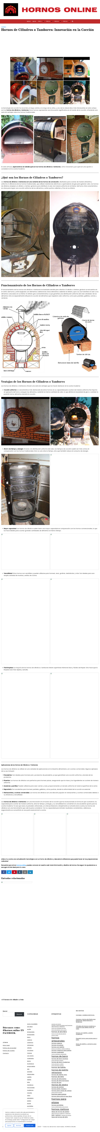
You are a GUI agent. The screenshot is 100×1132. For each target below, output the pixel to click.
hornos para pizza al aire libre (62, 1096)
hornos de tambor (58, 1087)
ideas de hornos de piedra (60, 1112)
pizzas (29, 1103)
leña (28, 1082)
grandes (29, 1071)
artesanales (30, 1034)
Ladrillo (29, 1077)
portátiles (30, 1106)
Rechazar (18, 1125)
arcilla (29, 1029)
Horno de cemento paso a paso (59, 1030)
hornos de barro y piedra (58, 1064)
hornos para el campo (57, 1092)
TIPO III (56, 21)
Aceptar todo (29, 1125)
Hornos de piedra (60, 1085)
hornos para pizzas (59, 1100)
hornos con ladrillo (58, 1047)
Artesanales (30, 1032)
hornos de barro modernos (61, 1062)
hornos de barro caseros (57, 1060)
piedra (29, 1101)
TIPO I (39, 21)
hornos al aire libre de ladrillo (59, 1033)
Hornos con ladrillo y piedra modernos (61, 1048)
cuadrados (30, 1058)
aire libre (30, 1026)
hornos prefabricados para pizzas (60, 1107)
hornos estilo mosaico (59, 1089)
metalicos (30, 1085)
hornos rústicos (60, 1109)
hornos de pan (56, 1082)
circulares (30, 1050)
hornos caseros (57, 1043)
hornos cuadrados (58, 1052)
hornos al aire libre (59, 1032)
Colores (29, 1053)
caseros (29, 1040)
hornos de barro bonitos (60, 1059)
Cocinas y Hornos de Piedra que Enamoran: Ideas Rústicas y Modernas (62, 1026)
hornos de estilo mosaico (58, 1065)
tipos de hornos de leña (60, 1117)
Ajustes (9, 1125)
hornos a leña (55, 1035)
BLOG (34, 21)
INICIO (29, 21)
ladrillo (29, 1079)
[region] (20, 1119)
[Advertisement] (50, 45)
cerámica (30, 1042)
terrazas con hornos (66, 1115)
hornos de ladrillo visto (59, 1075)
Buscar (5, 1011)
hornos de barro (60, 1056)
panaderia (30, 1098)
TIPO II (48, 21)
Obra (28, 1095)
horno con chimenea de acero (59, 1028)
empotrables (31, 1066)
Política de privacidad (9, 1048)
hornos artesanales (58, 1039)
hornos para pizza (59, 1094)
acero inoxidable (32, 1024)
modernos (30, 1090)
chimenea (30, 1045)
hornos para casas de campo (62, 1091)
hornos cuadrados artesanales (59, 1054)
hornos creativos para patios (61, 1050)
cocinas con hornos (56, 1024)
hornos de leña (58, 1077)
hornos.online (21, 865)
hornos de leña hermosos (60, 1081)
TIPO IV (65, 21)
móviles (29, 1093)
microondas (31, 1087)
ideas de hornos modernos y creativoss (61, 1113)
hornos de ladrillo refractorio (60, 1071)
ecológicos (30, 1064)
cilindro (3, 27)
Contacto (6, 1053)
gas (28, 1069)
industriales (30, 1074)
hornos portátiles (57, 1105)
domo (29, 1061)
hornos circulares (57, 1045)
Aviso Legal (6, 1045)
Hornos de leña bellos (59, 1079)
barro (28, 1037)
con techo (30, 1056)
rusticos (58, 1115)
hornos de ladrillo (59, 1067)
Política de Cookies (9, 1050)
